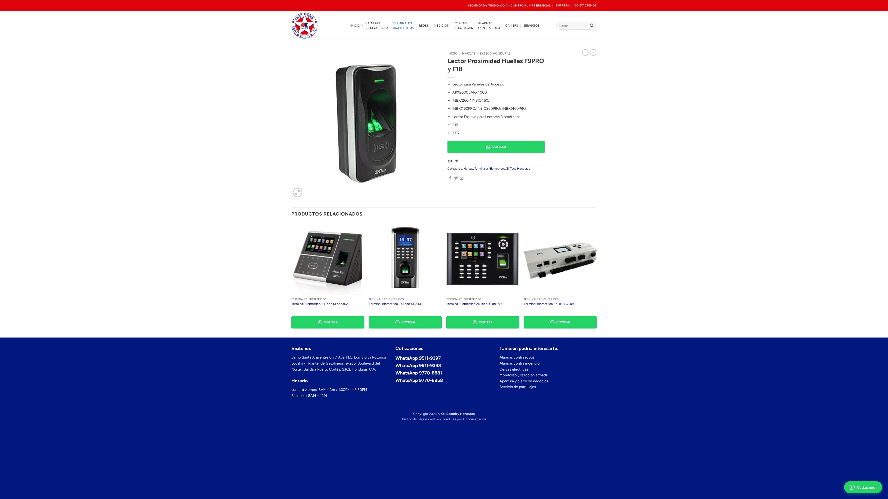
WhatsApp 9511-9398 (418, 365)
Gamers (511, 25)
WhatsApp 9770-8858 (419, 380)
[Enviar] (592, 26)
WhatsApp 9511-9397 (418, 358)
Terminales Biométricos (490, 168)
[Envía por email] (461, 178)
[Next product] (585, 52)
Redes (424, 25)
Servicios (531, 25)
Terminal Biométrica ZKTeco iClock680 (474, 304)
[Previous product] (593, 52)
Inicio (355, 25)
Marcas (468, 53)
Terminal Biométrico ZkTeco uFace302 (319, 304)
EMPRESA (562, 5)
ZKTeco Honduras (495, 53)
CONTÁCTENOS (585, 5)
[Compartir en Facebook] (450, 178)
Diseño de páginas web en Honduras (429, 419)
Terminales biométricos (403, 25)
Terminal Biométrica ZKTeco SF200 (395, 304)
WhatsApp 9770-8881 (418, 373)
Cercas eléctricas (464, 25)
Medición (441, 25)
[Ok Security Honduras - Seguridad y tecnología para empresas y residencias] (317, 25)
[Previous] (291, 279)
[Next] (596, 279)
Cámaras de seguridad (376, 25)
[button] (297, 192)
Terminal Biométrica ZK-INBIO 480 (549, 304)
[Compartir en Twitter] (456, 178)
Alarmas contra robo (489, 25)
